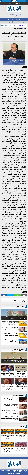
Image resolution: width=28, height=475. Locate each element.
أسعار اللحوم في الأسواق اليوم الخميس (21, 449)
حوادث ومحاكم (18, 395)
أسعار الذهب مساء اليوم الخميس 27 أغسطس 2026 (7, 436)
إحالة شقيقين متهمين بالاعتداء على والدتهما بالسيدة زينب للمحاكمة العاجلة (10, 412)
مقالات (20, 25)
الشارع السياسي (18, 350)
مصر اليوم (20, 307)
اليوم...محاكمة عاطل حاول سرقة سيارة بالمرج (11, 399)
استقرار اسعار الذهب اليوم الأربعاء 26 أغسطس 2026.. (7, 449)
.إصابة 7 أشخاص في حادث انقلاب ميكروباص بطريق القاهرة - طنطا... (10, 418)
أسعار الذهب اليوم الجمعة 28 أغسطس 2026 (20, 436)
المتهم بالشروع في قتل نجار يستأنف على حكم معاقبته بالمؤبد (11, 405)
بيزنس (22, 426)
